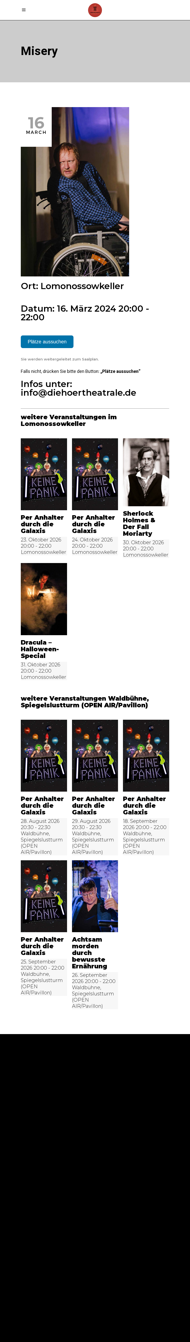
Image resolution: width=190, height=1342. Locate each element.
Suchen (108, 1080)
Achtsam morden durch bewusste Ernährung (89, 953)
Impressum (33, 1129)
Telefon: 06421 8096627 (48, 1216)
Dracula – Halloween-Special (40, 649)
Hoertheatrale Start (48, 1159)
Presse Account (40, 1107)
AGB (25, 1144)
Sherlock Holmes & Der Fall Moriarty (139, 523)
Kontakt (31, 1114)
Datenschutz (37, 1136)
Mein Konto (35, 1099)
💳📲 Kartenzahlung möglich (55, 1166)
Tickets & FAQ (37, 1151)
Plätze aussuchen (47, 341)
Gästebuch (34, 1122)
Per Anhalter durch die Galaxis (42, 524)
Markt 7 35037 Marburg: (114, 1200)
